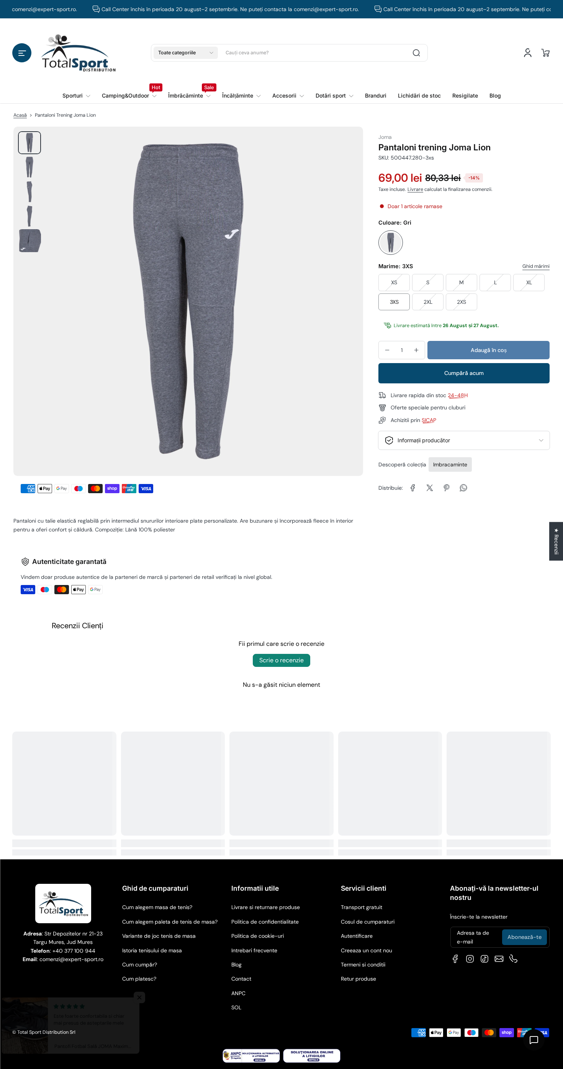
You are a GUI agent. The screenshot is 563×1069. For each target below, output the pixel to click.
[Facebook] (455, 958)
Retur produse (358, 978)
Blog (236, 964)
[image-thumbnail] (29, 142)
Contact (241, 978)
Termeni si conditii (363, 964)
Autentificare (357, 935)
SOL (236, 1007)
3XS (394, 301)
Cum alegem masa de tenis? (157, 907)
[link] (129, 95)
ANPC (238, 993)
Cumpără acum (464, 373)
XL (529, 282)
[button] (21, 52)
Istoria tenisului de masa (152, 950)
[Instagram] (470, 958)
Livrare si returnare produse (265, 907)
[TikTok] (484, 958)
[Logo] (78, 52)
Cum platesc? (139, 978)
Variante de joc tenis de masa (159, 935)
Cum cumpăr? (139, 964)
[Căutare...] (416, 53)
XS (394, 282)
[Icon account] (527, 52)
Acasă (20, 115)
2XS (461, 301)
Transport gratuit (361, 907)
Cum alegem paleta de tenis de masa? (170, 921)
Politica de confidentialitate (265, 921)
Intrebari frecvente (254, 950)
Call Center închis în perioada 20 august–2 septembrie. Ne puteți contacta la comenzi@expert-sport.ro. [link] (213, 9)
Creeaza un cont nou (366, 950)
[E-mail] (499, 958)
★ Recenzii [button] (556, 541)
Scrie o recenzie (281, 660)
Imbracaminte (450, 464)
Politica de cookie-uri (257, 935)
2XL (428, 301)
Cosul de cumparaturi (367, 921)
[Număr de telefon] (513, 958)
